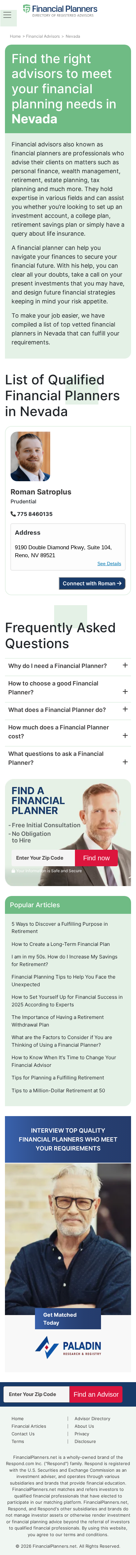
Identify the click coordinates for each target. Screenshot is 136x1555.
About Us (84, 1426)
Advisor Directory (92, 1418)
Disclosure (85, 1441)
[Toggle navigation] (7, 15)
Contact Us (23, 1433)
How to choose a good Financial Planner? (53, 688)
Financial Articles (29, 1426)
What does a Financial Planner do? (57, 709)
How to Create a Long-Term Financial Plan (61, 944)
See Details (109, 563)
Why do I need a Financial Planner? (57, 665)
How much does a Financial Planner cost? (58, 732)
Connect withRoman (89, 583)
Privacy (82, 1433)
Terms (18, 1441)
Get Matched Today (60, 1318)
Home (18, 1418)
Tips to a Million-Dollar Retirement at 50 (58, 1090)
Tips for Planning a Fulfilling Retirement (58, 1077)
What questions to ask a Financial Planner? (56, 758)
